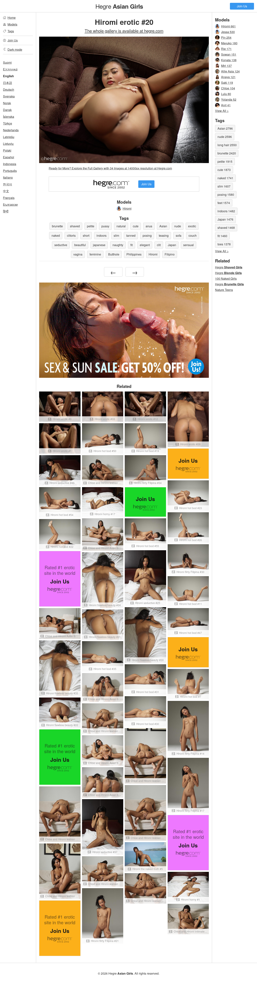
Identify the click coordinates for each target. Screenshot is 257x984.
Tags (11, 31)
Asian (163, 226)
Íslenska (8, 116)
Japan (172, 245)
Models (12, 24)
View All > (222, 111)
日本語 (7, 83)
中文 (6, 191)
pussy (105, 226)
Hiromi (127, 208)
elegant (145, 245)
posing (147, 235)
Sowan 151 (228, 54)
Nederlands (11, 130)
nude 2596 (224, 137)
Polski (7, 150)
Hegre (119, 6)
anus (149, 226)
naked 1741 (225, 178)
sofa (178, 235)
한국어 (7, 184)
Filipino (170, 254)
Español (8, 157)
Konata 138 (228, 60)
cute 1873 (224, 170)
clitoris (71, 235)
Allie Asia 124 (230, 71)
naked (56, 235)
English (8, 76)
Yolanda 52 (228, 99)
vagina (77, 254)
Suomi (7, 62)
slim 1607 (223, 186)
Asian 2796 (225, 128)
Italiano (8, 177)
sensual (188, 245)
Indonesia (9, 164)
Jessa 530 (228, 32)
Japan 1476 (225, 219)
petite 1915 (224, 161)
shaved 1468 (226, 227)
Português (10, 171)
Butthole (113, 254)
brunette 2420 (226, 153)
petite (90, 226)
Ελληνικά (10, 69)
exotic (192, 226)
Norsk (7, 103)
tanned (130, 235)
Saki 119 (227, 82)
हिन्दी (5, 211)
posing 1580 (225, 194)
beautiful (80, 245)
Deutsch (8, 89)
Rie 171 (226, 49)
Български (10, 204)
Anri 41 (226, 105)
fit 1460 (222, 236)
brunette (57, 226)
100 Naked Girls (226, 278)
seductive (60, 245)
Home (12, 17)
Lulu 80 (226, 94)
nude (177, 226)
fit (131, 245)
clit (159, 245)
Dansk (7, 110)
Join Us (242, 6)
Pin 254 (226, 37)
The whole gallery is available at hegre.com (124, 31)
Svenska (9, 96)
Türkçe (7, 123)
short (86, 235)
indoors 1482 (226, 211)
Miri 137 (226, 65)
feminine (95, 254)
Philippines (133, 254)
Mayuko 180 (229, 43)
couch (193, 235)
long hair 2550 (227, 145)
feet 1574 (223, 203)
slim (116, 235)
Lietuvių (8, 143)
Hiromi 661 (228, 26)
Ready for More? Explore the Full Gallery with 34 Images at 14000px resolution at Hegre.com (110, 168)
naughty (118, 245)
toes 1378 (224, 244)
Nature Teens (224, 290)
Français (8, 198)
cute (135, 226)
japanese (99, 245)
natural (121, 226)
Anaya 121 (228, 77)
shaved (75, 226)
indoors (101, 235)
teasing (164, 235)
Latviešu (8, 137)
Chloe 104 (228, 88)
